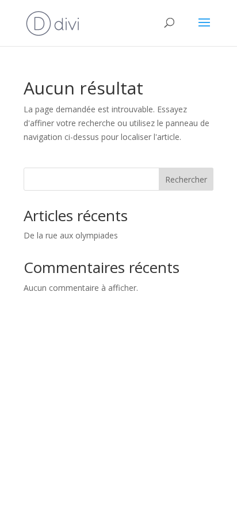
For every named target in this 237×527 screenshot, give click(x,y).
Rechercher (186, 179)
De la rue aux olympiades (71, 235)
